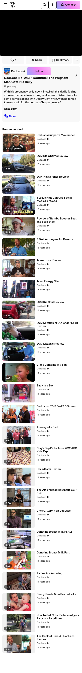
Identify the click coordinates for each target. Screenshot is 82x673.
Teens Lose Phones (49, 260)
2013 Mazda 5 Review (50, 343)
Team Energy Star (48, 281)
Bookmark (62, 60)
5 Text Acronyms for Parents (55, 239)
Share (39, 60)
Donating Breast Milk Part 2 (54, 531)
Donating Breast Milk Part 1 (54, 552)
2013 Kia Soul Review (50, 302)
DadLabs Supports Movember (56, 135)
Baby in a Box (45, 385)
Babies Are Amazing (49, 573)
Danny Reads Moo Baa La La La (56, 594)
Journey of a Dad (47, 427)
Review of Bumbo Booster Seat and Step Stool (57, 220)
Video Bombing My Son (52, 364)
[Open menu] (5, 5)
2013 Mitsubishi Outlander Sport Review (57, 324)
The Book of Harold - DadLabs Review (55, 638)
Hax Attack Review (49, 469)
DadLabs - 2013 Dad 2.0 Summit (57, 406)
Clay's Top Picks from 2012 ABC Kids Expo (57, 450)
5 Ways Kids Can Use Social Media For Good (54, 199)
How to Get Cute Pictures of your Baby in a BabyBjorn (58, 617)
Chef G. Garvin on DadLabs (54, 510)
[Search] (45, 5)
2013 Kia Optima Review (52, 156)
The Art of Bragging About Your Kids (56, 491)
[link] (14, 71)
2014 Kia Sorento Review (53, 176)
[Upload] (53, 5)
